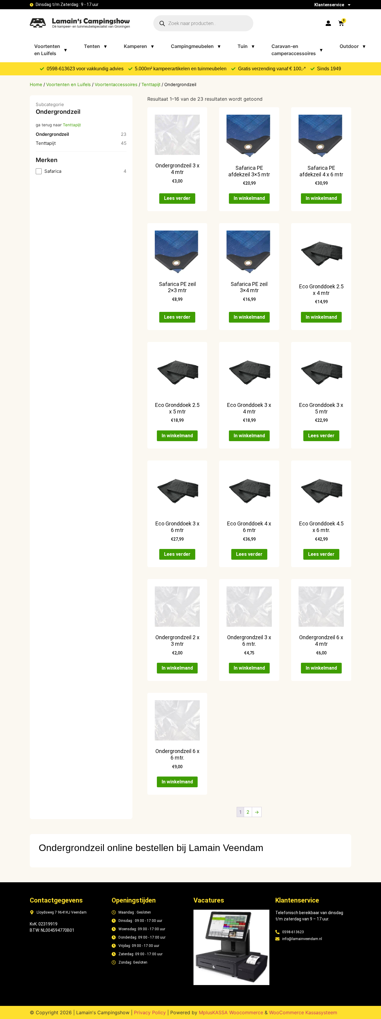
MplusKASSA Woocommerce (231, 1012)
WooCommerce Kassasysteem (303, 1012)
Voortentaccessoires (116, 84)
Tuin (246, 46)
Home (36, 84)
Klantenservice (329, 4)
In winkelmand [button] (249, 198)
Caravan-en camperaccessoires (296, 49)
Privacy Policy (150, 1012)
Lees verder (177, 198)
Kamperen (139, 46)
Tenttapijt (150, 84)
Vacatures (208, 900)
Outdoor (352, 46)
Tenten (95, 46)
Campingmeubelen (195, 46)
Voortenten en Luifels (50, 49)
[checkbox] (81, 171)
